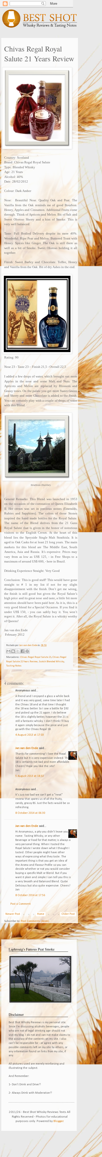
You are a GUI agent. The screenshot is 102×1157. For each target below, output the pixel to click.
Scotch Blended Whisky (51, 661)
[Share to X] (17, 651)
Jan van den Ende (26, 748)
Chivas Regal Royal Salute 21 (35, 657)
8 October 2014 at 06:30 (30, 813)
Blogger (58, 1121)
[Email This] (8, 651)
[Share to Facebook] (22, 651)
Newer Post (12, 914)
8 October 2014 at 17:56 (30, 895)
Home (40, 914)
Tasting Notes (14, 665)
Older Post (68, 914)
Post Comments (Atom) (35, 921)
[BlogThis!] (13, 651)
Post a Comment (20, 903)
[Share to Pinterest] (27, 651)
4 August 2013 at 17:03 (29, 734)
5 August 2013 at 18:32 (29, 776)
